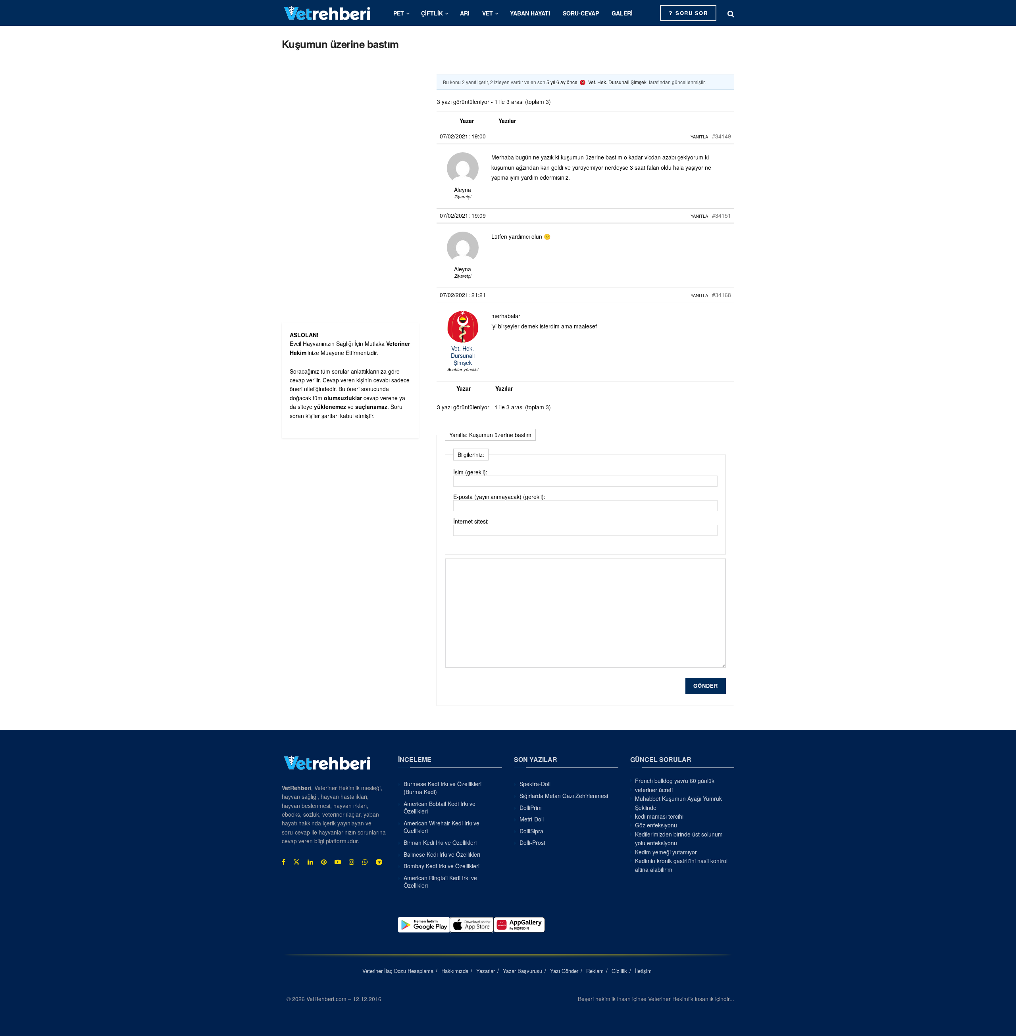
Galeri (622, 13)
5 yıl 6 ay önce (561, 82)
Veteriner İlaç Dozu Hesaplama (397, 971)
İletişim (643, 971)
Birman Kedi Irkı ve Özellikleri (440, 842)
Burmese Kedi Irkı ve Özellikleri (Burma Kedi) (442, 788)
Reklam (595, 971)
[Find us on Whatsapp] (365, 862)
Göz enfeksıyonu (656, 825)
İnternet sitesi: (471, 521)
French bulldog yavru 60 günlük (674, 781)
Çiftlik (432, 13)
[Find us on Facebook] (283, 862)
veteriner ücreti (654, 790)
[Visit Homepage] (327, 13)
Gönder (705, 685)
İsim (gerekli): (470, 472)
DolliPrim (531, 808)
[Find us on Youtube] (338, 862)
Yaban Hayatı (530, 13)
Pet (398, 13)
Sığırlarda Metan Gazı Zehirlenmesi (564, 796)
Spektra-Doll (535, 784)
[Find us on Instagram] (351, 862)
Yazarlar (485, 971)
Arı (465, 13)
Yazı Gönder (564, 971)
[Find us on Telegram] (379, 862)
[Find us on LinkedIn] (310, 862)
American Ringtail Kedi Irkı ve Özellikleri (440, 882)
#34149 (721, 136)
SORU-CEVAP (581, 13)
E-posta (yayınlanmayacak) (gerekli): (499, 496)
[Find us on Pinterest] (324, 862)
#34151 (721, 215)
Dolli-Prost (532, 842)
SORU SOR (690, 13)
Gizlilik (619, 971)
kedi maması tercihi (659, 816)
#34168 (721, 294)
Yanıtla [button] (699, 136)
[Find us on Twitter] (296, 862)
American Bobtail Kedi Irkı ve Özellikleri (439, 807)
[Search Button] (730, 13)
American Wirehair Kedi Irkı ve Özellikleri (441, 827)
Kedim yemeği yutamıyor (666, 852)
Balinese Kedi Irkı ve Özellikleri (442, 854)
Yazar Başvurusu (522, 971)
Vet (487, 13)
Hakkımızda (454, 971)
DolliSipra (531, 831)
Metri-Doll (532, 819)
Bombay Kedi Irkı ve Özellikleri (441, 866)
